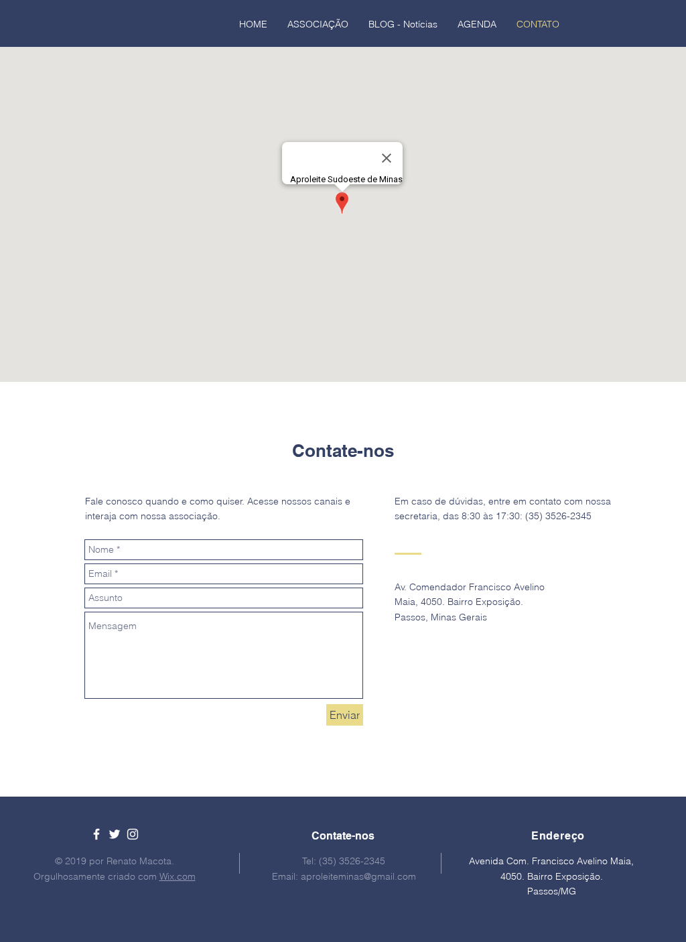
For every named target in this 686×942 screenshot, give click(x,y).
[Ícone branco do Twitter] (114, 834)
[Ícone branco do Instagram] (132, 834)
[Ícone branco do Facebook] (96, 834)
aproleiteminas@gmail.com (358, 876)
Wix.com (177, 876)
